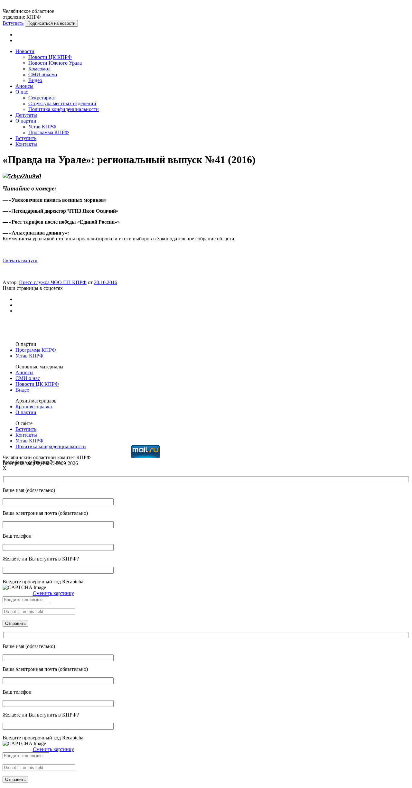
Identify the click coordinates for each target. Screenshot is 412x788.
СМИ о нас (27, 378)
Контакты (26, 144)
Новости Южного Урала (55, 63)
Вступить (13, 23)
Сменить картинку (53, 593)
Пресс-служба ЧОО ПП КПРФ (53, 282)
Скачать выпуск (20, 260)
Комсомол (39, 68)
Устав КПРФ (42, 126)
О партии (25, 121)
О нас (21, 92)
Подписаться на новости (51, 23)
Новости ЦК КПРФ (50, 57)
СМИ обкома (42, 74)
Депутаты (26, 115)
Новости (24, 51)
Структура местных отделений (62, 103)
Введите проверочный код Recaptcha (43, 581)
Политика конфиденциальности (63, 109)
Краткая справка (33, 406)
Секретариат (42, 97)
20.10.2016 (105, 282)
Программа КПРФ (48, 132)
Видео (35, 80)
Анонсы (24, 86)
